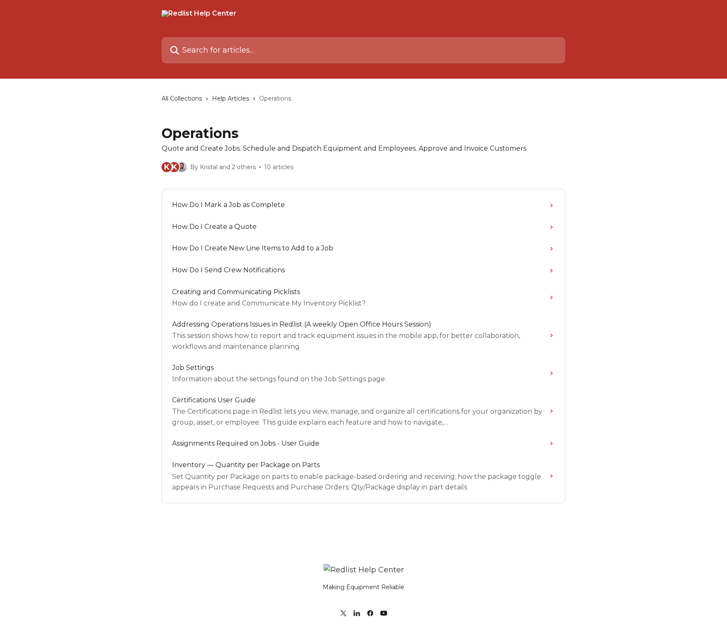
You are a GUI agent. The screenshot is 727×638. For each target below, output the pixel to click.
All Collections (182, 98)
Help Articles (230, 98)
